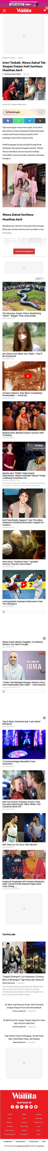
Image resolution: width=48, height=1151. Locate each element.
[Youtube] (31, 1107)
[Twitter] (22, 1107)
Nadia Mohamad (8, 983)
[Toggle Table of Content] (39, 112)
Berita (20, 58)
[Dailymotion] (36, 1107)
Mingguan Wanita (8, 58)
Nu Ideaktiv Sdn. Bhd (22, 1146)
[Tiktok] (26, 1107)
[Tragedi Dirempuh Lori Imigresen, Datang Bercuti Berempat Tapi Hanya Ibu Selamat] (24, 957)
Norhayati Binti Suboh (13, 74)
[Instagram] (17, 1107)
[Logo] (24, 10)
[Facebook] (12, 1107)
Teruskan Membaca (24, 251)
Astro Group (40, 1146)
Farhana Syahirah (19, 1011)
